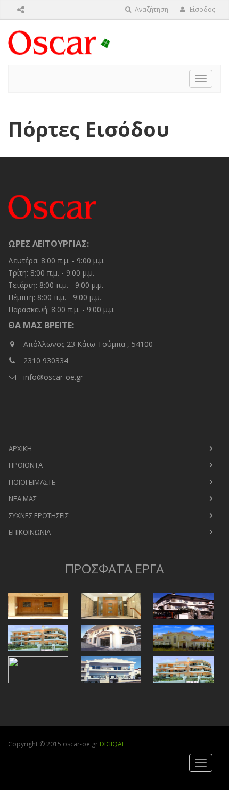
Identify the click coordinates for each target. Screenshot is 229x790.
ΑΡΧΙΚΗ (20, 448)
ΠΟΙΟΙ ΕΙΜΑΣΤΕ (32, 482)
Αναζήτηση (150, 9)
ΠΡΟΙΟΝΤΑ (26, 465)
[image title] (42, 606)
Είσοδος (201, 9)
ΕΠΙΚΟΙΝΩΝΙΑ (30, 532)
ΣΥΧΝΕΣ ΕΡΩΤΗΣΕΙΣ (39, 515)
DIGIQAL (112, 744)
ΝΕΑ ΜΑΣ (23, 498)
